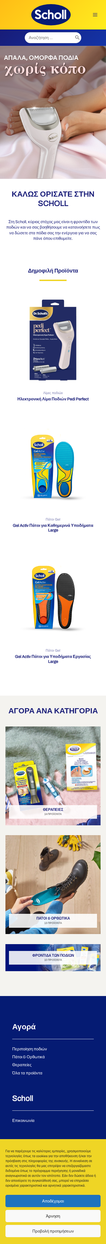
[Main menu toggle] (95, 14)
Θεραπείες (22, 1065)
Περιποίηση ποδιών (29, 1049)
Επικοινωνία (23, 1120)
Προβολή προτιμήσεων (53, 1231)
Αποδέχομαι (53, 1201)
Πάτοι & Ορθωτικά (28, 1057)
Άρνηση (53, 1216)
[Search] (77, 37)
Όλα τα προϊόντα (27, 1073)
